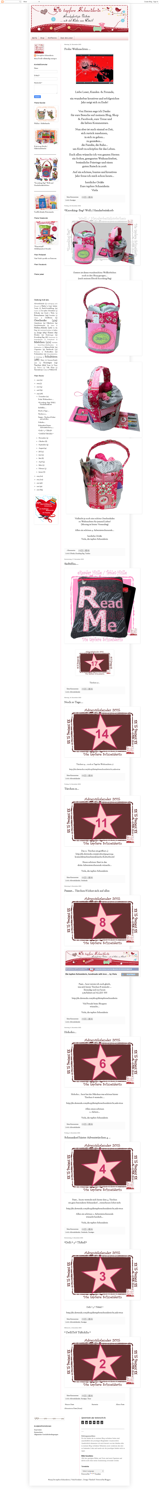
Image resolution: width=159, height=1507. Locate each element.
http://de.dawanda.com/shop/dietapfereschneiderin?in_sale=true (94, 769)
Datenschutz (38, 1432)
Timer (89, 1399)
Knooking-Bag (80, 554)
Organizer (37, 349)
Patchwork (49, 349)
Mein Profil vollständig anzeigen (45, 59)
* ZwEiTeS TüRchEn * (77, 1333)
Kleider (37, 335)
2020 (38, 380)
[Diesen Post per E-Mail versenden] (83, 197)
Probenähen (49, 352)
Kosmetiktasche (38, 340)
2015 (38, 394)
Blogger (107, 1480)
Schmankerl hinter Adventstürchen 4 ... (87, 1138)
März (40, 465)
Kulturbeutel (50, 340)
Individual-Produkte (45, 330)
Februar (41, 469)
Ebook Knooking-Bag (101, 278)
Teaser (49, 365)
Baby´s (45, 306)
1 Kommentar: (71, 550)
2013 (38, 480)
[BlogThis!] (85, 197)
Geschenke (84, 881)
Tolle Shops (50, 368)
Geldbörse (48, 318)
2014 (38, 476)
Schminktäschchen (52, 354)
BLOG (34, 38)
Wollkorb (52, 370)
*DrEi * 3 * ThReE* (75, 1243)
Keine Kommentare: (73, 197)
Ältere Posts (120, 1404)
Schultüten (51, 357)
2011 (38, 486)
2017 (38, 387)
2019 (38, 383)
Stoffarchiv (52, 38)
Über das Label (66, 38)
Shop (42, 38)
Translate (98, 1474)
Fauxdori (52, 316)
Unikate (45, 370)
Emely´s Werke (49, 313)
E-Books (72, 554)
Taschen (87, 554)
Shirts (42, 360)
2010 (38, 490)
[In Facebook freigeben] (89, 197)
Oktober (42, 441)
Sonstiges (73, 200)
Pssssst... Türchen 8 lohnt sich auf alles (86, 891)
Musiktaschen (38, 347)
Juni (40, 455)
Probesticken (38, 354)
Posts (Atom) (77, 1408)
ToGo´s (39, 368)
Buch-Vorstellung (48, 308)
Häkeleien (50, 323)
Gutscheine (38, 323)
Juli (40, 452)
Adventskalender (75, 692)
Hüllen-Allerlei (40, 327)
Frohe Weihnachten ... (77, 49)
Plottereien (37, 352)
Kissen (50, 332)
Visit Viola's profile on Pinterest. (45, 258)
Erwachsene (39, 315)
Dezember (42, 397)
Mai (40, 458)
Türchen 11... (71, 789)
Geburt (36, 318)
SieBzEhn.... (71, 564)
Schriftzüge (39, 357)
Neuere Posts (69, 1404)
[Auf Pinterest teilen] (92, 197)
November (42, 438)
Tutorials (37, 370)
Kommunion (52, 337)
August (41, 448)
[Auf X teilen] (87, 197)
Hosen (52, 325)
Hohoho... (70, 1032)
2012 (38, 483)
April (41, 462)
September (43, 445)
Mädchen (39, 342)
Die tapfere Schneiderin (44, 56)
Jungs (39, 332)
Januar (41, 472)
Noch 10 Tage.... (73, 702)
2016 (38, 390)
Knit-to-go (49, 335)
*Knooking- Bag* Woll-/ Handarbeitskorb (89, 211)
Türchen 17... (95, 683)
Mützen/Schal (49, 347)
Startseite (95, 1404)
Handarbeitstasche (39, 326)
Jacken (55, 330)
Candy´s (36, 311)
